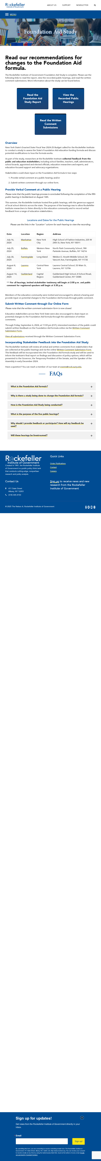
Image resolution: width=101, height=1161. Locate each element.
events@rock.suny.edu (70, 366)
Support (66, 5)
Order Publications (58, 463)
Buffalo (24, 248)
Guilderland (26, 274)
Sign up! (78, 1141)
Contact (53, 467)
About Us (51, 5)
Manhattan (26, 239)
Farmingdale (27, 256)
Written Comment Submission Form (74, 349)
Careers (53, 471)
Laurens (24, 265)
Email (18, 1136)
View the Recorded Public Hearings (68, 98)
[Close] (82, 1117)
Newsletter (82, 5)
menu (13, 14)
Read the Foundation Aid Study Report (32, 98)
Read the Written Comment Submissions (50, 124)
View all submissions (15, 336)
